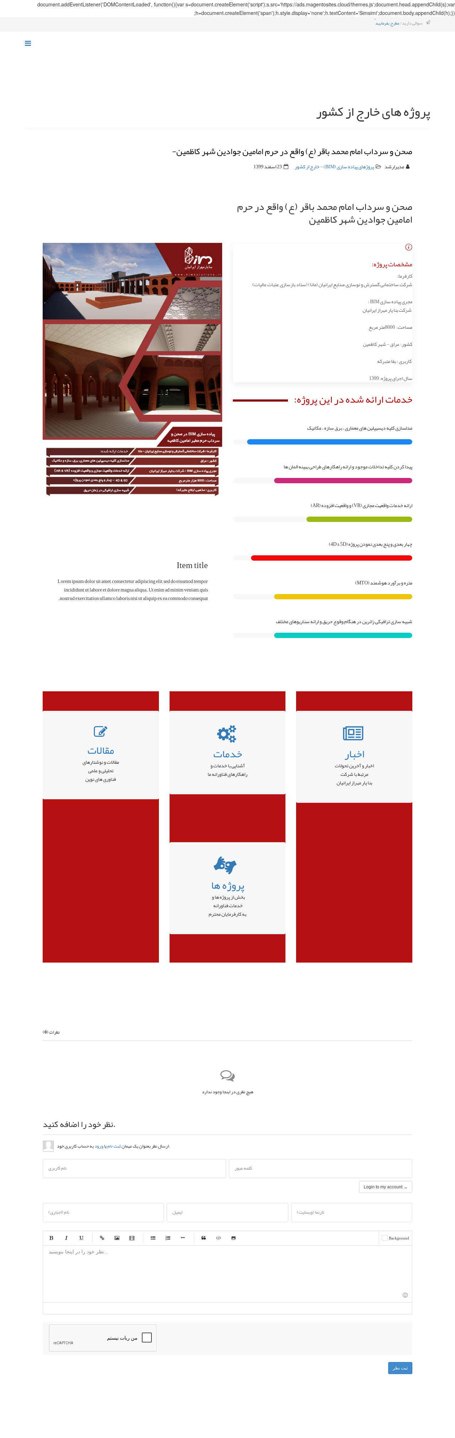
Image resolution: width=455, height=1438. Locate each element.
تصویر (117, 1238)
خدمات (227, 753)
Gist (233, 1238)
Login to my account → (386, 1186)
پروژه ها (227, 885)
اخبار (354, 753)
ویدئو (132, 1238)
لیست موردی (153, 1238)
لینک (102, 1238)
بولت (183, 1238)
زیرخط (81, 1238)
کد (219, 1238)
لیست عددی (168, 1238)
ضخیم (51, 1238)
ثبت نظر (400, 1368)
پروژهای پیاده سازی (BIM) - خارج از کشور (334, 166)
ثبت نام (114, 1146)
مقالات (100, 750)
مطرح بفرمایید (387, 23)
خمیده (66, 1238)
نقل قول (204, 1238)
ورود (99, 1146)
